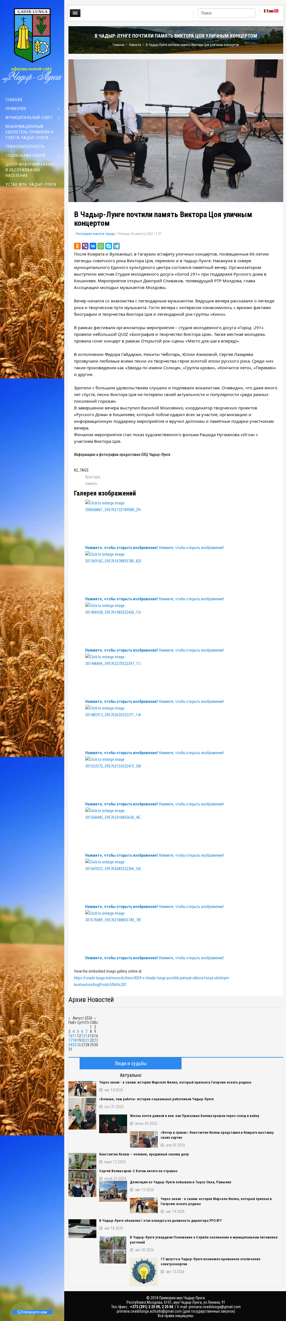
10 (70, 1036)
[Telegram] (116, 246)
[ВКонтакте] (93, 246)
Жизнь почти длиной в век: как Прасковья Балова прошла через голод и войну (194, 1116)
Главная (118, 45)
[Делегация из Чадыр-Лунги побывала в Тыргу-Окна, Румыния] (113, 1191)
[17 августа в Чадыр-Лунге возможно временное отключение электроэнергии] (144, 1272)
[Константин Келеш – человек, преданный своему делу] (82, 1161)
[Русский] (271, 10)
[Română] (266, 10)
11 (75, 1036)
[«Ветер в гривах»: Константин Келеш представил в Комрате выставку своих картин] (144, 1139)
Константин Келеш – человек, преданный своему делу (144, 1154)
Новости (135, 45)
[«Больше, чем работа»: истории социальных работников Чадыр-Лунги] (82, 1114)
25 (75, 1045)
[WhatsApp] (100, 246)
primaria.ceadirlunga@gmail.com (215, 1307)
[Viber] (85, 246)
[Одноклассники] (77, 246)
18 (75, 1040)
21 (87, 1040)
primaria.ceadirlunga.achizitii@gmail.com (149, 1311)
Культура (92, 477)
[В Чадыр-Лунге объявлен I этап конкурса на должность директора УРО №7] (82, 1228)
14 (87, 1036)
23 (96, 1040)
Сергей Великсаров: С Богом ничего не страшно (138, 1171)
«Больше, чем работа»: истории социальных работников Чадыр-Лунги (156, 1099)
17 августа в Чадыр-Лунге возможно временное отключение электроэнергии (210, 1261)
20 (83, 1040)
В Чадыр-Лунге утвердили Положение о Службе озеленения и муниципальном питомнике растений (204, 1239)
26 (79, 1045)
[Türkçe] (276, 10)
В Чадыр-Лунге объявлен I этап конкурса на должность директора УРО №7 (160, 1220)
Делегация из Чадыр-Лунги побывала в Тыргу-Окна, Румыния (180, 1182)
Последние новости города (95, 234)
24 (70, 1045)
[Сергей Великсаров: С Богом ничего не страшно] (82, 1183)
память (91, 483)
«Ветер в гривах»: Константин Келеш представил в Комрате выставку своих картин (217, 1135)
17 (70, 1040)
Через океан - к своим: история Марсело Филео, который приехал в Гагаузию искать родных (175, 1082)
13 (83, 1036)
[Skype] (108, 246)
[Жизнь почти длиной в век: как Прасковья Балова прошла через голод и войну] (113, 1123)
